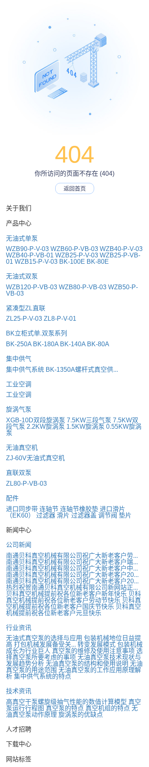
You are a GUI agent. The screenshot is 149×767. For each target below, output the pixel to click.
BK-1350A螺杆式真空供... (82, 369)
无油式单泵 (22, 238)
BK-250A (18, 344)
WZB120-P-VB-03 (31, 287)
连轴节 (48, 509)
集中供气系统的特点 (42, 676)
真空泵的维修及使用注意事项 (93, 650)
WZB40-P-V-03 (121, 248)
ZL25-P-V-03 (24, 318)
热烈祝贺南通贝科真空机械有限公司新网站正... (72, 587)
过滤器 (45, 515)
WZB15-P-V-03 (36, 261)
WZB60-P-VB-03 (74, 248)
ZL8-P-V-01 (60, 318)
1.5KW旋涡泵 (85, 426)
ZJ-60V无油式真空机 (35, 458)
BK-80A (98, 344)
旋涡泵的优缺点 (80, 714)
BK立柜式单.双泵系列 (36, 333)
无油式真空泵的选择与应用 (44, 638)
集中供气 (18, 358)
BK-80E (98, 261)
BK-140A (72, 344)
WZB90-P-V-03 (27, 248)
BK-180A (45, 344)
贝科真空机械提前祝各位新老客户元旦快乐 (73, 609)
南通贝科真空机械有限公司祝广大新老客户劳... (72, 555)
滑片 (63, 515)
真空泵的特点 (65, 708)
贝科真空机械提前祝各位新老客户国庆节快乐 (73, 603)
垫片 (125, 515)
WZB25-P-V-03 (76, 255)
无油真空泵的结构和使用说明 (87, 663)
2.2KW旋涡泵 (46, 426)
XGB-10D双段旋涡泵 (35, 420)
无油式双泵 (22, 276)
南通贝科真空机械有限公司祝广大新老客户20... (72, 574)
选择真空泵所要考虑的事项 (74, 654)
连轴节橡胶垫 (79, 509)
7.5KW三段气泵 (89, 420)
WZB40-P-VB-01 (30, 255)
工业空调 (18, 384)
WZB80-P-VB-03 (82, 287)
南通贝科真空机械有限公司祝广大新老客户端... (72, 562)
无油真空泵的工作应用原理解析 (73, 673)
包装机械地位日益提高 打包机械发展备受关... (73, 641)
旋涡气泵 (18, 409)
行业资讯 (18, 627)
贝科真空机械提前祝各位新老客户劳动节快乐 (73, 597)
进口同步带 (22, 509)
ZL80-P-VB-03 (26, 483)
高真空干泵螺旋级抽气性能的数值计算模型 (66, 701)
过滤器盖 (84, 515)
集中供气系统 (25, 369)
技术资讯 (18, 691)
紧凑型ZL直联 (25, 308)
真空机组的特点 (107, 708)
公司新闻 (18, 544)
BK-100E (72, 261)
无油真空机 (22, 447)
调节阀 (107, 515)
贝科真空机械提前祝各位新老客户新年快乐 (66, 593)
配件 (12, 498)
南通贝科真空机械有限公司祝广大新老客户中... (72, 568)
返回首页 (75, 188)
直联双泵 (18, 472)
